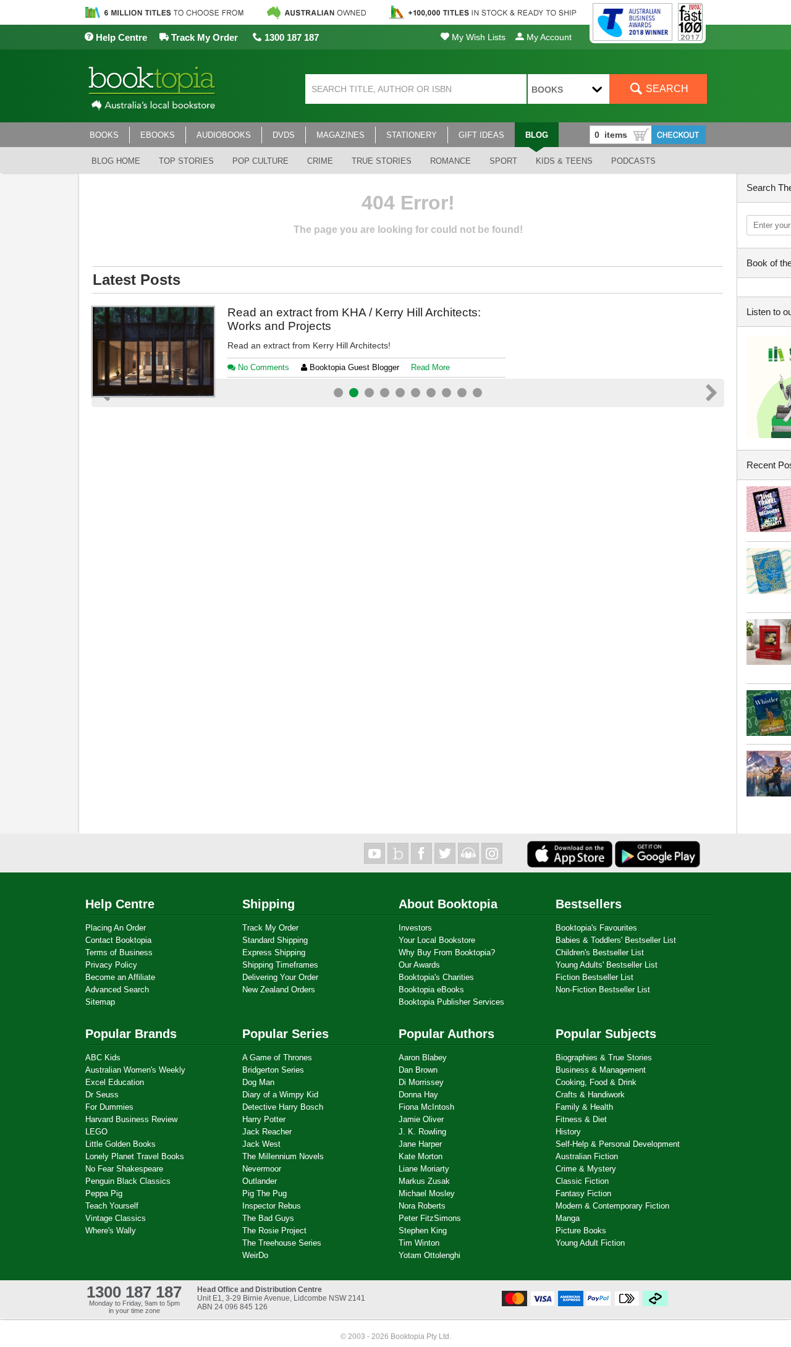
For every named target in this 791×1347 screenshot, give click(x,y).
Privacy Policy (111, 964)
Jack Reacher (267, 1131)
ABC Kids (103, 1057)
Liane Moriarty (424, 1168)
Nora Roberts (422, 1205)
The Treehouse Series (281, 1243)
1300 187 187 (290, 37)
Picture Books (581, 1230)
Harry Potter (264, 1119)
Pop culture (260, 161)
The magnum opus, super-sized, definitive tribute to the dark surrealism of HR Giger (363, 319)
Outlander (259, 1181)
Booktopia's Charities (436, 977)
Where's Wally (110, 1230)
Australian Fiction (587, 1156)
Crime (320, 161)
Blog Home (115, 161)
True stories (382, 161)
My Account (548, 37)
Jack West (261, 1144)
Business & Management (601, 1070)
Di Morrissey (421, 1082)
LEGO (96, 1131)
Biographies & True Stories (604, 1057)
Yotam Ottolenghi (429, 1255)
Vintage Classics (115, 1218)
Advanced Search (117, 989)
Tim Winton (419, 1243)
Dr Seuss (102, 1094)
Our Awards (419, 964)
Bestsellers (589, 904)
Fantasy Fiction (583, 1193)
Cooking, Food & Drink (596, 1082)
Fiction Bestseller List (594, 977)
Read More (397, 426)
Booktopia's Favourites (596, 927)
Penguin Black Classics (128, 1181)
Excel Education (114, 1082)
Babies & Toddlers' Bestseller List (616, 940)
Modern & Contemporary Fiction (612, 1205)
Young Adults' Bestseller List (607, 964)
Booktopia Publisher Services (451, 1002)
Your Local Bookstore (437, 940)
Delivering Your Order (280, 977)
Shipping (268, 904)
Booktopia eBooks (431, 989)
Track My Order (203, 37)
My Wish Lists (477, 37)
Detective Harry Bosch (282, 1107)
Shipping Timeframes (280, 964)
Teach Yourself (111, 1205)
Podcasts (633, 161)
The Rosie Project (274, 1230)
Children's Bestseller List (600, 952)
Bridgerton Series (273, 1070)
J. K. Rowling (422, 1131)
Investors (415, 927)
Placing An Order (115, 927)
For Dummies (109, 1107)
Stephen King (423, 1230)
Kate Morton (420, 1156)
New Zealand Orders (278, 989)
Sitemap (100, 1002)
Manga (568, 1218)
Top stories (186, 161)
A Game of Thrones (277, 1057)
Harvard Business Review (131, 1119)
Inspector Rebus (271, 1205)
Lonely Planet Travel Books (134, 1156)
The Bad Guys (268, 1218)
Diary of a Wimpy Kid (280, 1094)
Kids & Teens (564, 161)
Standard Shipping (275, 940)
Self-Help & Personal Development (618, 1144)
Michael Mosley (427, 1193)
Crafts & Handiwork (590, 1094)
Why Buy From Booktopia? (447, 952)
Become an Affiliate (120, 977)
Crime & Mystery (586, 1168)
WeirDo (255, 1255)
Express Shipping (273, 952)
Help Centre (120, 37)
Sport (503, 161)
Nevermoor (261, 1168)
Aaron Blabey (423, 1057)
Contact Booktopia (118, 940)
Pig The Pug (264, 1193)
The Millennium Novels (283, 1156)
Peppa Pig (103, 1193)
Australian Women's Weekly (135, 1070)
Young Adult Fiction (590, 1243)
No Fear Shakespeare (124, 1168)
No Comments (262, 426)
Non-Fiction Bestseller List (603, 989)
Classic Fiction (582, 1181)
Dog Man (258, 1082)
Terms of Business (119, 952)
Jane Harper (420, 1144)
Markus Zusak (424, 1181)
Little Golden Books (120, 1144)
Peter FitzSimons (430, 1218)
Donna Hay (418, 1094)
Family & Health (584, 1107)
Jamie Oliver (421, 1119)
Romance (450, 161)
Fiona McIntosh (426, 1107)
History (568, 1131)
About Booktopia (448, 904)
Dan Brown (418, 1070)
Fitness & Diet (581, 1119)
